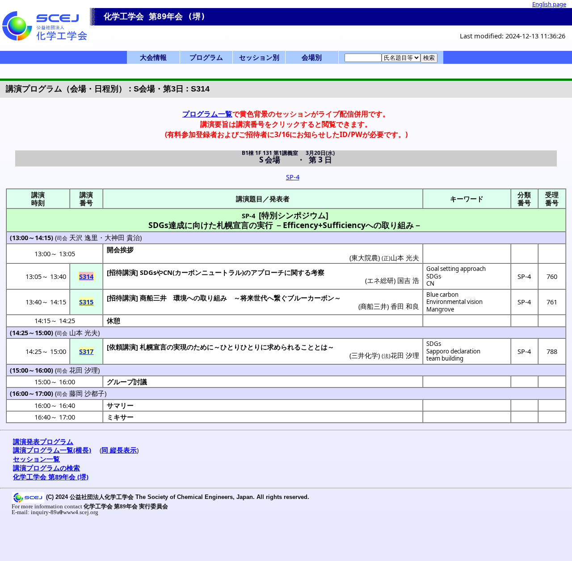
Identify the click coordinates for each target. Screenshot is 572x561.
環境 (180, 297)
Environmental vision (454, 302)
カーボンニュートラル (208, 272)
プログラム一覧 (207, 114)
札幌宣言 (153, 346)
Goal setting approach (456, 269)
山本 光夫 (83, 332)
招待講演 (122, 272)
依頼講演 (122, 346)
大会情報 (153, 57)
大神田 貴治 (122, 237)
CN (430, 283)
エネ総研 (380, 280)
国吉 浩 (408, 280)
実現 (180, 346)
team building (444, 358)
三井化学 (364, 355)
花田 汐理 (405, 355)
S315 (86, 301)
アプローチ (267, 272)
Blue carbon (442, 295)
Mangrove (440, 309)
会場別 (312, 57)
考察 (317, 272)
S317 (86, 351)
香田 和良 (405, 306)
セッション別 (259, 57)
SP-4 (292, 176)
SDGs (433, 276)
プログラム (206, 57)
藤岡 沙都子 (87, 393)
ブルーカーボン (310, 297)
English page (549, 4)
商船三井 (153, 297)
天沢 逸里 (83, 237)
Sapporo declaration (453, 351)
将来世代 (253, 297)
